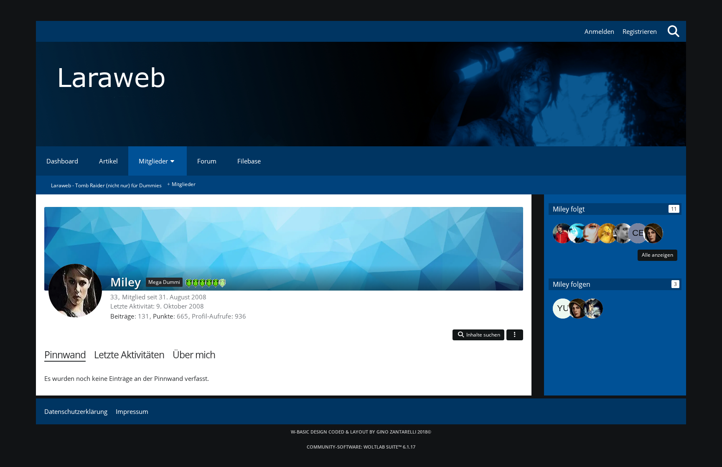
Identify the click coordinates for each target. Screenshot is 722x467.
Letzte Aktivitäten (129, 355)
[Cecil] (638, 233)
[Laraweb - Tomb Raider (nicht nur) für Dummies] (360, 77)
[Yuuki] (563, 309)
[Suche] (673, 31)
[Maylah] (608, 233)
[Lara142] (593, 233)
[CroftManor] (593, 309)
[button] (478, 335)
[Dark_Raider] (653, 233)
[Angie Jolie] (623, 233)
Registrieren (640, 31)
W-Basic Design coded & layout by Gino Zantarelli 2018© (361, 432)
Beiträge (122, 316)
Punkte (163, 316)
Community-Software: (361, 447)
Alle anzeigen (657, 254)
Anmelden (599, 31)
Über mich (194, 355)
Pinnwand (65, 355)
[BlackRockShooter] (578, 233)
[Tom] (563, 233)
